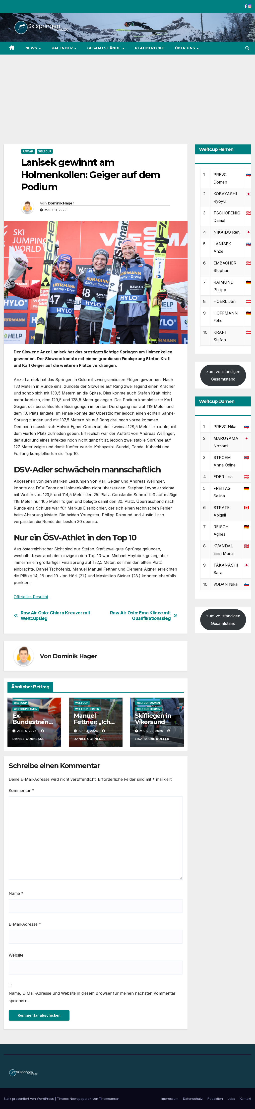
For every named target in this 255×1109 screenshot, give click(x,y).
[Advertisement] (127, 92)
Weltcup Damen (25, 709)
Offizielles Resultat (31, 596)
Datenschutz (193, 1099)
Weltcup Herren (87, 709)
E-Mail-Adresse (25, 924)
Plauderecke (149, 48)
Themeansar (109, 1099)
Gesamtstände (104, 48)
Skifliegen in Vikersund (153, 718)
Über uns (185, 48)
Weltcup (44, 151)
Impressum (169, 1099)
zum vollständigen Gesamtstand (223, 375)
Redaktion (215, 1099)
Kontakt (245, 1099)
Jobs (231, 1099)
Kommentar (21, 790)
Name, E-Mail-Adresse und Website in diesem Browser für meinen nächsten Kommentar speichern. (92, 997)
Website (16, 955)
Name (16, 893)
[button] (247, 48)
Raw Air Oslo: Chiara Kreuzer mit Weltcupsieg (55, 615)
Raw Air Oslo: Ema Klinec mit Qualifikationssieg (140, 615)
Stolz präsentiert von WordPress (29, 1099)
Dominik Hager (61, 203)
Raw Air (28, 151)
